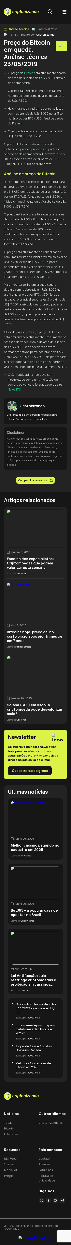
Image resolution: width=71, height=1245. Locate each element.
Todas (8, 1123)
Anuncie (44, 1164)
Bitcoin (28, 73)
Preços (8, 1176)
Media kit (10, 1170)
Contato (44, 1158)
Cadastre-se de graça (30, 770)
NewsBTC (14, 389)
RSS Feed (10, 1158)
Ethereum (11, 1134)
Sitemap (10, 1164)
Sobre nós (46, 1170)
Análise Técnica (18, 29)
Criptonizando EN (51, 1123)
